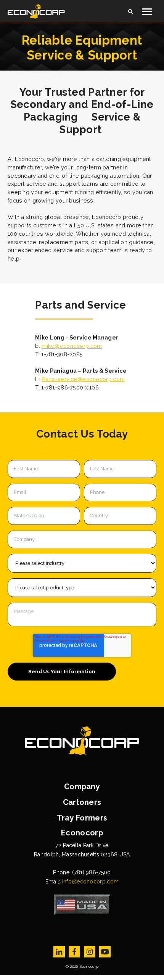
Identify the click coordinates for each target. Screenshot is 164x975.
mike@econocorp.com (72, 346)
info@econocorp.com (90, 881)
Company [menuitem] (82, 786)
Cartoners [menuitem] (82, 802)
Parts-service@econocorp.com (83, 379)
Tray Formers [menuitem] (82, 817)
